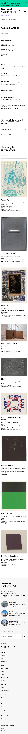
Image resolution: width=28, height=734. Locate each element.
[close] (26, 2)
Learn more (17, 5)
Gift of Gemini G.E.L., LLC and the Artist (11, 75)
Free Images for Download (8, 698)
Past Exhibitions (5, 716)
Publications (4, 719)
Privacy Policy (4, 730)
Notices (3, 728)
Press (2, 658)
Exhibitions (4, 680)
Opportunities (5, 690)
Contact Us (4, 661)
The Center (4, 704)
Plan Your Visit (5, 668)
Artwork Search (5, 701)
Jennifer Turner (5, 49)
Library (3, 710)
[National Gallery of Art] (14, 584)
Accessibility (4, 677)
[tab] (5, 156)
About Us (3, 655)
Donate (3, 687)
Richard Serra (4, 44)
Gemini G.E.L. (4, 54)
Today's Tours (4, 674)
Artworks (7, 19)
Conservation (4, 707)
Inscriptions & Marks (7, 135)
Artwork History (6, 130)
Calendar (3, 671)
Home (2, 19)
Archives (3, 713)
